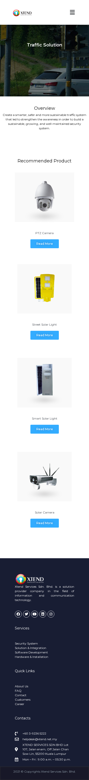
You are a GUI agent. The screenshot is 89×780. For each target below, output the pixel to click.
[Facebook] (18, 614)
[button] (72, 12)
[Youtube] (34, 614)
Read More (44, 243)
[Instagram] (50, 614)
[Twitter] (26, 614)
